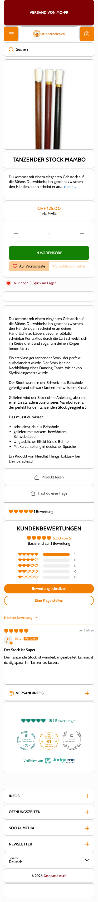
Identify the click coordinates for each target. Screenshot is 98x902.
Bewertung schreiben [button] (49, 588)
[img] (16, 631)
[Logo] (49, 33)
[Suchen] (9, 49)
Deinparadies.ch (55, 875)
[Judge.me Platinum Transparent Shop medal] (26, 740)
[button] (87, 34)
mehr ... (70, 186)
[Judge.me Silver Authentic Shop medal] (71, 740)
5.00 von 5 (62, 538)
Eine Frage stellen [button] (49, 600)
